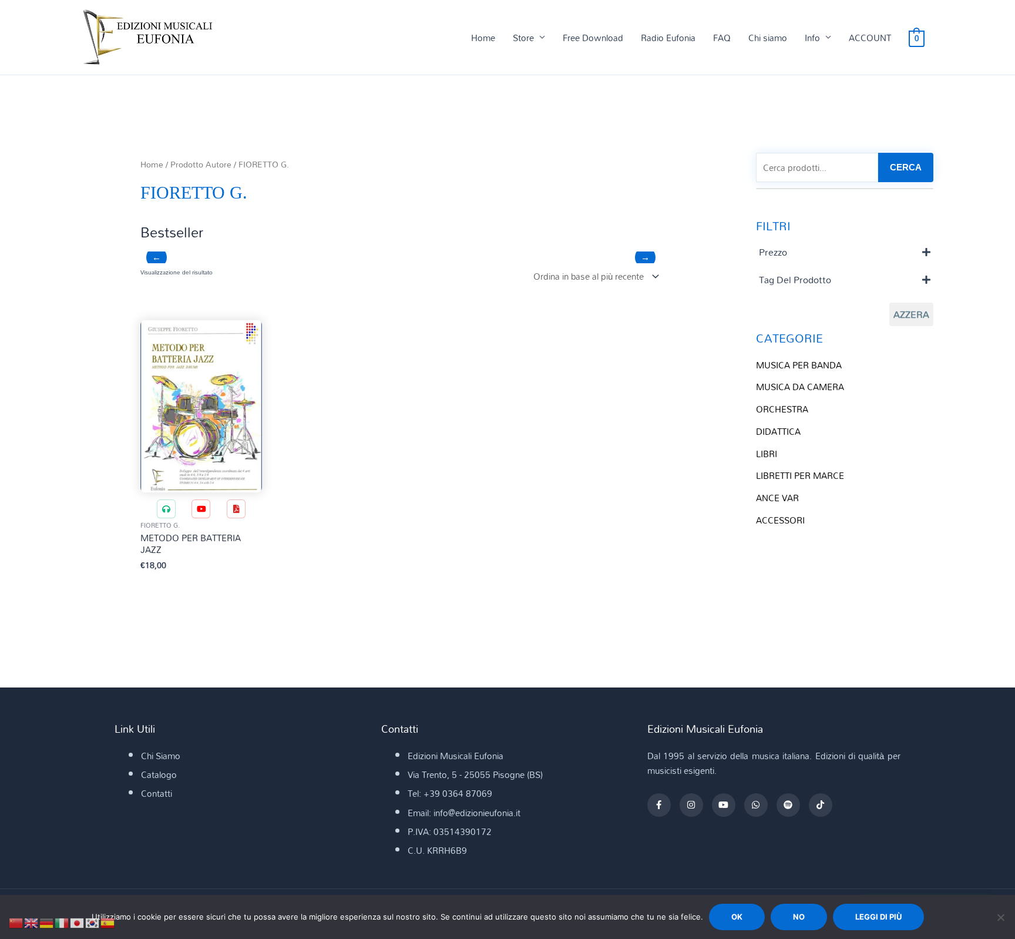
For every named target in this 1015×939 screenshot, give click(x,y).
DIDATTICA (778, 431)
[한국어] (92, 922)
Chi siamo (767, 37)
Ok (736, 916)
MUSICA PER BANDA (799, 365)
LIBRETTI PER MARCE (800, 475)
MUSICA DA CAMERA (800, 386)
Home (483, 37)
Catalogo (159, 774)
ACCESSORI (780, 520)
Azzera (911, 314)
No (799, 916)
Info (812, 37)
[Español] (108, 922)
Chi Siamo (160, 755)
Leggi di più (878, 916)
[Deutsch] (47, 922)
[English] (31, 922)
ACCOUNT (870, 37)
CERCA (906, 167)
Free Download (593, 37)
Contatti (156, 793)
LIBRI (766, 453)
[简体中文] (16, 922)
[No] (1000, 917)
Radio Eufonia (668, 37)
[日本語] (77, 922)
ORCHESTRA (782, 409)
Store (523, 37)
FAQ (722, 37)
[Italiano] (62, 922)
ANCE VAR (777, 498)
